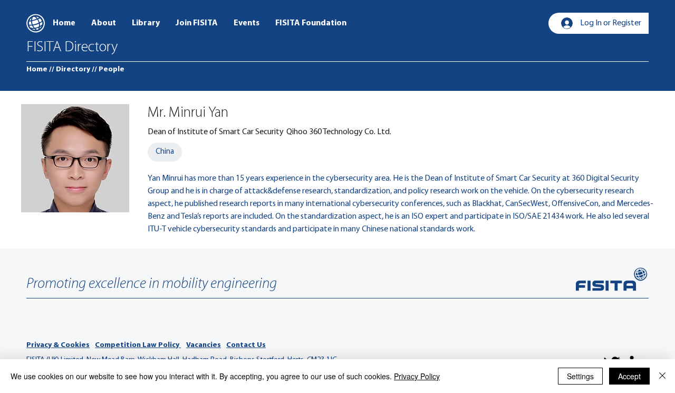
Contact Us (246, 345)
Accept (629, 376)
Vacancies (203, 345)
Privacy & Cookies (58, 345)
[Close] (662, 376)
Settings (580, 376)
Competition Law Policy (138, 345)
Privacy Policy (417, 376)
